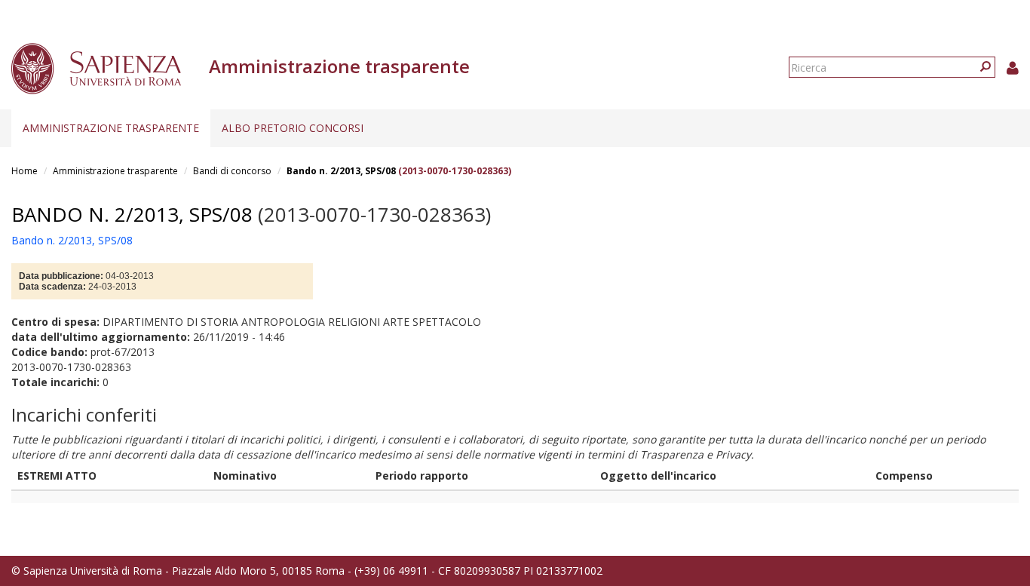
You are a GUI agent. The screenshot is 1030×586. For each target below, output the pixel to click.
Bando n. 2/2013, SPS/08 (341, 170)
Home (24, 170)
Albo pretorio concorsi (292, 128)
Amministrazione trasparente (111, 128)
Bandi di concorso (232, 170)
